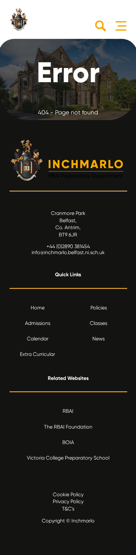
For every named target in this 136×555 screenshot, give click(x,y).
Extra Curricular (37, 354)
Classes (98, 323)
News (98, 339)
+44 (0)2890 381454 (68, 246)
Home (38, 308)
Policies (98, 308)
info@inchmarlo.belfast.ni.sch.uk (68, 252)
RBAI (68, 411)
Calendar (37, 339)
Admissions (37, 323)
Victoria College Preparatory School (68, 458)
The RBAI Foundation (68, 427)
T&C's (68, 509)
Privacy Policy (68, 501)
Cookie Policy (68, 494)
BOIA (68, 442)
